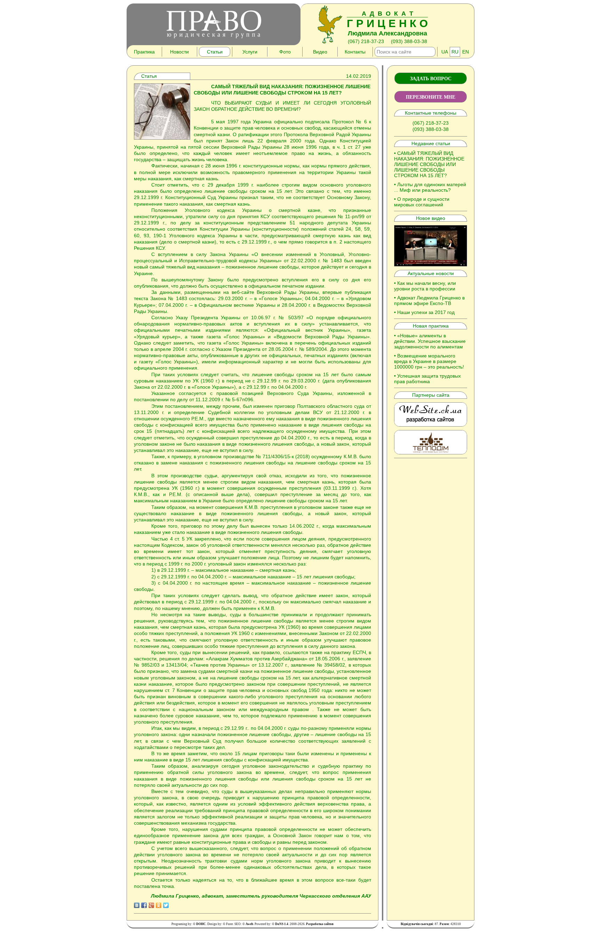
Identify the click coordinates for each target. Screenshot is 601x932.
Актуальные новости (431, 273)
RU (454, 52)
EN (465, 52)
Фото (285, 52)
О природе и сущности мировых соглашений (421, 201)
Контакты (355, 52)
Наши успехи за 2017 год (426, 312)
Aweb (249, 924)
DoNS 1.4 (281, 924)
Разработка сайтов (320, 924)
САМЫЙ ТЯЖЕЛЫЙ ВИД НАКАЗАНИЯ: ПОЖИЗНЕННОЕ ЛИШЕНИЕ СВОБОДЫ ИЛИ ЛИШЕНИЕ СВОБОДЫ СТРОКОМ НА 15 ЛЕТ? (429, 164)
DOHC (201, 924)
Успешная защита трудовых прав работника (427, 378)
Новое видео (430, 218)
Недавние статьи (430, 143)
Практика (144, 52)
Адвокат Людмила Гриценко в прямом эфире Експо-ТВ (429, 300)
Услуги (249, 52)
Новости (179, 52)
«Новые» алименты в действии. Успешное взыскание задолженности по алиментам (430, 341)
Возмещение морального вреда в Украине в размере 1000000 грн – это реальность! (429, 361)
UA (444, 52)
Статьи (215, 52)
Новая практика (431, 326)
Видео (320, 52)
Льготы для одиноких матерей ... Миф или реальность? (430, 187)
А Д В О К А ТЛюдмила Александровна (387, 23)
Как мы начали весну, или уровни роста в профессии (425, 285)
